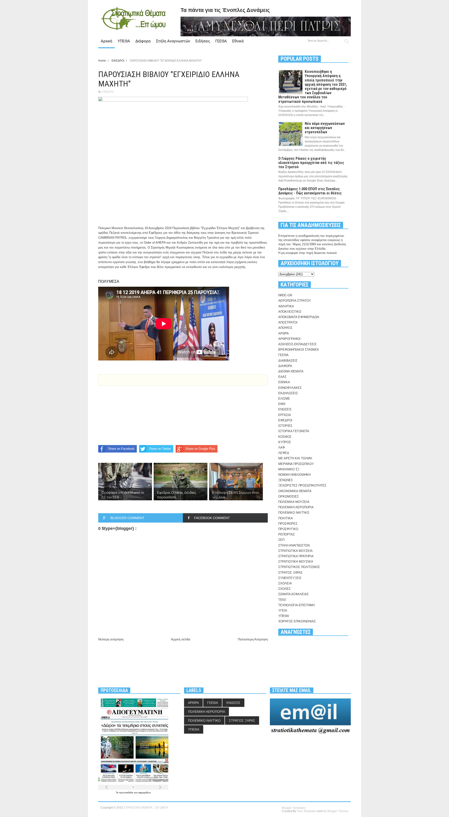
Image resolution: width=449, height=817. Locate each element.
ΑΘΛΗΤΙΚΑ (286, 306)
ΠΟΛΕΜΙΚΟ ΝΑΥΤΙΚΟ (293, 512)
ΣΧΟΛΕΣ (284, 588)
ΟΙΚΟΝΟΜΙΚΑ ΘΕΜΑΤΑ (294, 491)
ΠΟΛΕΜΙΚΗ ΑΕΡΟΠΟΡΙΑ (296, 507)
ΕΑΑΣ (282, 377)
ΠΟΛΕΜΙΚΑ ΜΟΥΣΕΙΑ (293, 502)
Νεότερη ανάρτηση (110, 639)
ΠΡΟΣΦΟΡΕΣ (287, 523)
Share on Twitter (160, 448)
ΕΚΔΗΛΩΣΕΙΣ (288, 393)
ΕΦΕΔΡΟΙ (108, 91)
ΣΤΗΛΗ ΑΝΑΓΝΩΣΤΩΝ (294, 545)
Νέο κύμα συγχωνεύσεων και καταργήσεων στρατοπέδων (325, 127)
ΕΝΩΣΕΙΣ (285, 409)
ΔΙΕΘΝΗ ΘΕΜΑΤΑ (291, 371)
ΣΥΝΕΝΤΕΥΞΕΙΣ (289, 578)
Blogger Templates (294, 808)
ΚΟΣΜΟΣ (284, 436)
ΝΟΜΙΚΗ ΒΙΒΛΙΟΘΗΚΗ (294, 474)
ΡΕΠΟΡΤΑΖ (286, 534)
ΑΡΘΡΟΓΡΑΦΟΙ (289, 339)
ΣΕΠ (281, 540)
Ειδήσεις (203, 41)
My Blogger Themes (335, 811)
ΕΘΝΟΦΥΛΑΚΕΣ (290, 388)
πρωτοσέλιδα (126, 792)
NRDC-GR (285, 295)
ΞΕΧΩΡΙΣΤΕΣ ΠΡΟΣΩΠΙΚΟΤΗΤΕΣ (302, 485)
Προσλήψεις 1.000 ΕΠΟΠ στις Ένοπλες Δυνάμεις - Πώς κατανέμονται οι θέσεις (310, 191)
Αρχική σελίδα (180, 639)
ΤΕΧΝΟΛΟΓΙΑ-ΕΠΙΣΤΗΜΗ (296, 605)
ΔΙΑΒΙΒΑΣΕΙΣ (287, 360)
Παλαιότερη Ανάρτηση (253, 639)
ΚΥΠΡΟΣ (284, 442)
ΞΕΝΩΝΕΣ (285, 480)
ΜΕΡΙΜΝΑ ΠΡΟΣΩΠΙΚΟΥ (296, 464)
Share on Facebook (121, 448)
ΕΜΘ (281, 404)
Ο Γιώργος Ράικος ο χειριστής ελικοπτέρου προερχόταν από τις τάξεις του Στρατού (311, 162)
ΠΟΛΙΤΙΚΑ (285, 518)
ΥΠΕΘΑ (124, 41)
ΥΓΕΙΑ (282, 610)
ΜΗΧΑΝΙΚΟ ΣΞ (288, 469)
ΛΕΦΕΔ (283, 453)
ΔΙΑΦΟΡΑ (285, 366)
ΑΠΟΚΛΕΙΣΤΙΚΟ (289, 311)
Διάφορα (143, 41)
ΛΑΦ (281, 447)
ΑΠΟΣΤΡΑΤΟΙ (287, 322)
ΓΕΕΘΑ (221, 41)
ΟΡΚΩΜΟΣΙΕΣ (288, 496)
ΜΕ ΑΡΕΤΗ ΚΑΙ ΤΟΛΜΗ (295, 458)
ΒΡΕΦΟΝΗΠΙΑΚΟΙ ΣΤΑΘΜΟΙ (298, 349)
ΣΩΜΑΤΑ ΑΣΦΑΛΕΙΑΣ (293, 594)
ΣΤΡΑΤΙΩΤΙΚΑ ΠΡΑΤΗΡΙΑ (296, 556)
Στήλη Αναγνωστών (173, 41)
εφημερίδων (144, 792)
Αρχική (106, 41)
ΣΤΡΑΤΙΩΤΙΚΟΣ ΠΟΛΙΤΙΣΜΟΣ (299, 567)
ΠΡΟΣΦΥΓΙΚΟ (288, 529)
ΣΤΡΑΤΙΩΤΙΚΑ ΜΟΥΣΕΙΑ (295, 551)
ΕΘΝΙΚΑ (284, 382)
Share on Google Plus (200, 448)
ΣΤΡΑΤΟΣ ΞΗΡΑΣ (290, 572)
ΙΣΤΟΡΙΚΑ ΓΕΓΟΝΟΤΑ (293, 431)
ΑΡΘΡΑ (283, 333)
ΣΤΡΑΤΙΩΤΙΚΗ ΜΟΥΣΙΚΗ (295, 561)
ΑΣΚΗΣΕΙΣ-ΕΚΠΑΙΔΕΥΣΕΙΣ (297, 344)
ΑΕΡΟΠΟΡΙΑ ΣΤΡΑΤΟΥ (294, 300)
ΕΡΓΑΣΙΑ (284, 415)
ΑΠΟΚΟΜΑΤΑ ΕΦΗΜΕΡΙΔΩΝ (298, 317)
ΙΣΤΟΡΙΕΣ (285, 425)
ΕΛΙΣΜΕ (284, 398)
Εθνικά (238, 41)
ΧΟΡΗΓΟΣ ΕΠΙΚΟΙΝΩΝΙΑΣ (297, 621)
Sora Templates (307, 811)
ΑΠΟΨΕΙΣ (285, 328)
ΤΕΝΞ (282, 600)
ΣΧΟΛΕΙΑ (285, 583)
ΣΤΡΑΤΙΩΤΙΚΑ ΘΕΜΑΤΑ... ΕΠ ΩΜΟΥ (146, 807)
